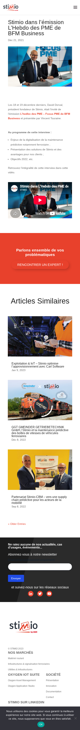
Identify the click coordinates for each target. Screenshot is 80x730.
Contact (50, 697)
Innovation (51, 686)
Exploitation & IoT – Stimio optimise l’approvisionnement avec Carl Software (38, 365)
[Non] (75, 718)
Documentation (53, 691)
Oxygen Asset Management (22, 680)
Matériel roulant (16, 658)
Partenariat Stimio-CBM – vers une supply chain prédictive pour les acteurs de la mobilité (39, 499)
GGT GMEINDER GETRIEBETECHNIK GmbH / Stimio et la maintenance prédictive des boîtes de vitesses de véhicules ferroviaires (40, 432)
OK (41, 724)
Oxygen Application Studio (21, 686)
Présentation (52, 680)
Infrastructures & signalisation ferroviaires (29, 664)
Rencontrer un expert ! (40, 265)
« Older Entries (17, 523)
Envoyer (16, 578)
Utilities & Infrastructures (20, 669)
